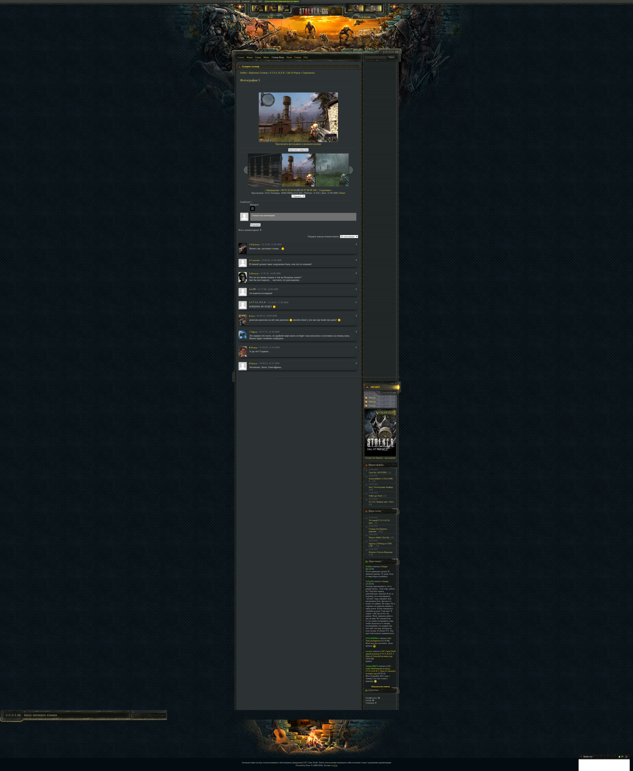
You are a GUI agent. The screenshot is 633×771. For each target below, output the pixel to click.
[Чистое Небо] (284, 11)
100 (314, 190)
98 (308, 190)
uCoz (335, 765)
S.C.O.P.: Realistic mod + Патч (381, 502)
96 (302, 190)
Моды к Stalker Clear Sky (379, 537)
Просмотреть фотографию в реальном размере (298, 144)
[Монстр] (243, 277)
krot (253, 316)
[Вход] (252, 208)
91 (286, 190)
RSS (260, 1)
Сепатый (255, 260)
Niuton (254, 363)
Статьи (258, 57)
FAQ (306, 57)
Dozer (342, 193)
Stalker (243, 73)
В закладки (245, 1)
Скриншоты (309, 73)
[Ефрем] (243, 334)
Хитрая (384, 566)
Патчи (289, 57)
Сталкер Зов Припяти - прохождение (380, 458)
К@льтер (255, 244)
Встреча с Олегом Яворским (380, 552)
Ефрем (254, 332)
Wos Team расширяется (378, 639)
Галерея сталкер (250, 66)
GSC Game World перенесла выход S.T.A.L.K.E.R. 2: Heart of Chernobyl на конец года (380, 653)
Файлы (266, 57)
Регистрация (364, 17)
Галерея (297, 57)
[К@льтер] (243, 248)
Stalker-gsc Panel (375, 496)
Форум (250, 57)
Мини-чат (587, 756)
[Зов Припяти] (355, 11)
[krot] (243, 320)
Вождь (254, 347)
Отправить (255, 225)
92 (288, 190)
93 (291, 190)
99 (311, 190)
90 (283, 190)
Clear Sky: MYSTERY (378, 472)
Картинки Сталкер (258, 73)
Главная (241, 57)
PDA (254, 1)
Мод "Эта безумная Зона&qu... (381, 487)
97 (305, 190)
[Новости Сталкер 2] (373, 11)
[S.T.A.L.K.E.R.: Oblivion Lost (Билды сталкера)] (258, 11)
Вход (270, 17)
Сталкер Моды (278, 57)
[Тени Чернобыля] (271, 11)
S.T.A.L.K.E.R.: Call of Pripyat (285, 73)
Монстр (254, 273)
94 (294, 190)
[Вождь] (243, 351)
